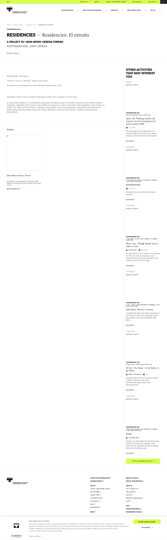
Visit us (152, 10)
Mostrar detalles (34, 536)
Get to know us (131, 489)
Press (92, 512)
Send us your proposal (134, 481)
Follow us (152, 2)
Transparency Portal (134, 512)
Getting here (94, 492)
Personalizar (146, 527)
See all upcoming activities (142, 461)
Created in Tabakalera (134, 498)
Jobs (127, 506)
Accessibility (94, 501)
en (7, 2)
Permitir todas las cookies (147, 522)
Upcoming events (67, 10)
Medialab (114, 10)
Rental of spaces (132, 478)
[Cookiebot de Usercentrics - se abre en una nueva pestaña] (16, 536)
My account (137, 2)
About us (84, 2)
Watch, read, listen (134, 10)
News (96, 2)
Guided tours (95, 495)
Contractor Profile (133, 509)
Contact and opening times (115, 2)
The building (130, 492)
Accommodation (95, 498)
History (128, 495)
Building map (94, 507)
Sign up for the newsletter (100, 478)
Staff (128, 501)
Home (8, 25)
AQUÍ (60, 531)
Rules (92, 504)
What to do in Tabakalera (92, 10)
